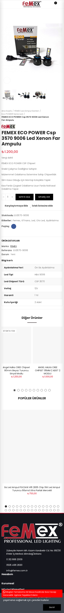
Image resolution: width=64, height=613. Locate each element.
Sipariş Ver (44, 196)
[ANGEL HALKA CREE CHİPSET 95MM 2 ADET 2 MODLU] (47, 345)
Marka (5, 246)
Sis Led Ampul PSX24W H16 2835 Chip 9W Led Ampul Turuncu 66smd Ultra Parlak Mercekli (32, 489)
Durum (5, 254)
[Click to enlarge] (7, 80)
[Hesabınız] (59, 4)
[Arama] (9, 4)
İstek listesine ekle (42, 205)
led (33, 220)
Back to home (56, 115)
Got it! (52, 607)
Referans (7, 250)
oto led (40, 220)
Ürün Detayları (11, 240)
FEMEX (13, 246)
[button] (5, 48)
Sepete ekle (24, 196)
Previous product (52, 115)
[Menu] (5, 4)
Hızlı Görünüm (23, 344)
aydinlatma (52, 220)
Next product (60, 115)
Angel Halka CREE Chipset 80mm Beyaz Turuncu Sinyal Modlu (16, 370)
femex (16, 220)
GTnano (25, 220)
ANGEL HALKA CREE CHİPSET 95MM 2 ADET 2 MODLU (47, 370)
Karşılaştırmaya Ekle (16, 205)
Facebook (13, 226)
